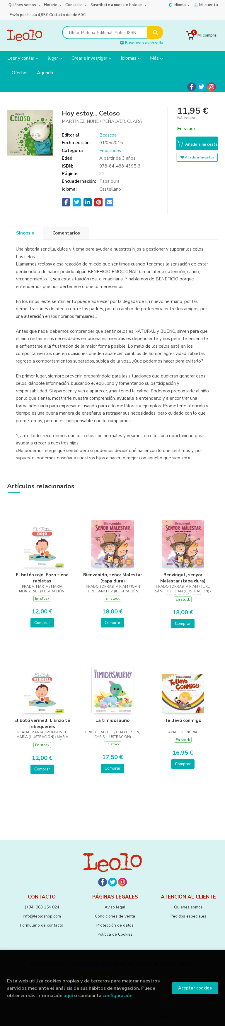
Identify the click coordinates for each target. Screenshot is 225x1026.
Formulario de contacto (41, 925)
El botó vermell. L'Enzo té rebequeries (42, 723)
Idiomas (129, 58)
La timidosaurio (112, 720)
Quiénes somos (22, 5)
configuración (117, 995)
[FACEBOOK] (191, 86)
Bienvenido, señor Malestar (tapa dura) (112, 578)
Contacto (74, 5)
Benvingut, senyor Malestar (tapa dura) (182, 578)
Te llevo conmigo (183, 720)
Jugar (53, 58)
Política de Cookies (115, 934)
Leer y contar (21, 58)
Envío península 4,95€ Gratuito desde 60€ (48, 15)
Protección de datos (115, 925)
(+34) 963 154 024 (42, 907)
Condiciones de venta (115, 916)
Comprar (42, 622)
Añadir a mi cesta (200, 144)
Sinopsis (25, 233)
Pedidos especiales (188, 916)
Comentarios (66, 233)
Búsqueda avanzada (143, 43)
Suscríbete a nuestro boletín (116, 5)
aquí (68, 995)
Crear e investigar (89, 58)
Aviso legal (115, 907)
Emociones (110, 151)
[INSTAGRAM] (211, 86)
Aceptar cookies (195, 988)
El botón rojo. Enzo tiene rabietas (42, 578)
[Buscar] (155, 32)
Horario (50, 5)
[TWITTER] (201, 86)
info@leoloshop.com (42, 916)
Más (155, 58)
